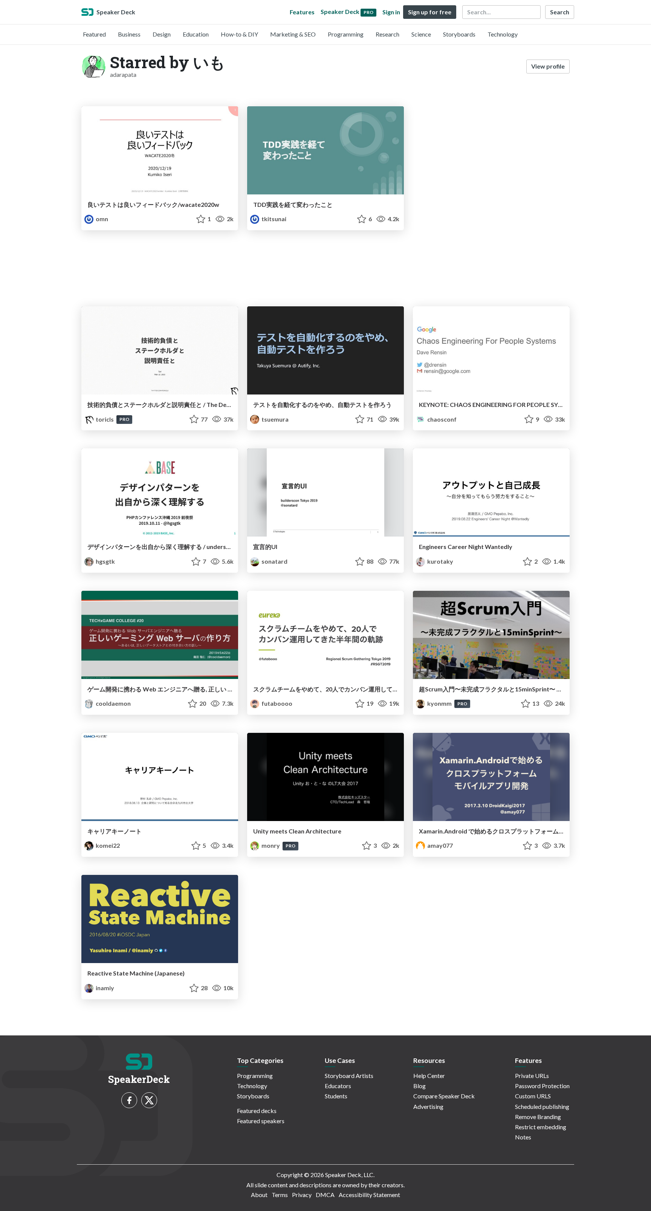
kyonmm (439, 703)
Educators (338, 1085)
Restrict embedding (540, 1126)
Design (162, 34)
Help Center (429, 1075)
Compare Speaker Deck (444, 1095)
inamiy (104, 987)
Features (302, 11)
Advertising (428, 1106)
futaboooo (276, 703)
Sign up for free (429, 11)
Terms (280, 1194)
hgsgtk (105, 561)
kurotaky (439, 561)
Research (387, 34)
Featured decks (257, 1110)
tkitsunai (273, 218)
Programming (346, 34)
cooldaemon (113, 703)
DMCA (325, 1194)
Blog (419, 1085)
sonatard (273, 561)
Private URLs (532, 1075)
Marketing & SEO (293, 34)
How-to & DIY (239, 34)
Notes (523, 1137)
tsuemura (274, 419)
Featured (94, 34)
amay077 (439, 845)
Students (336, 1095)
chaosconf (441, 419)
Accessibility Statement (369, 1194)
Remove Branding (538, 1116)
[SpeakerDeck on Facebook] (129, 1100)
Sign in (391, 11)
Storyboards (459, 34)
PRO (124, 419)
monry (270, 845)
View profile (548, 66)
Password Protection (542, 1085)
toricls (105, 419)
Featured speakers (260, 1120)
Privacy (302, 1194)
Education (196, 34)
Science (421, 34)
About (259, 1194)
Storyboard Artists (349, 1075)
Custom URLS (533, 1095)
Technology (502, 34)
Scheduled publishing (542, 1106)
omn (101, 218)
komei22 (107, 845)
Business (129, 34)
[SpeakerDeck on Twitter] (149, 1100)
